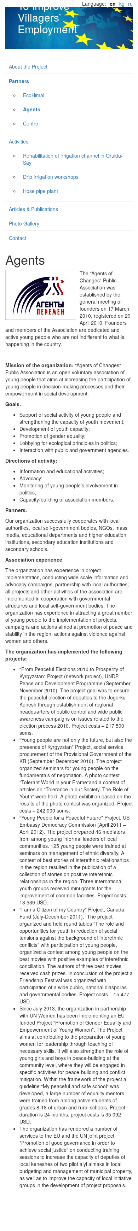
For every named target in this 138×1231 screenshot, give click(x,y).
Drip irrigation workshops (51, 176)
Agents (31, 109)
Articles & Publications (33, 208)
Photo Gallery (24, 223)
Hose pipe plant (40, 190)
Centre (30, 123)
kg (122, 3)
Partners (19, 80)
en (113, 3)
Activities (18, 141)
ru (130, 3)
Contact (17, 237)
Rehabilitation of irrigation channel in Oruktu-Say (73, 159)
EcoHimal (33, 95)
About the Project (28, 66)
